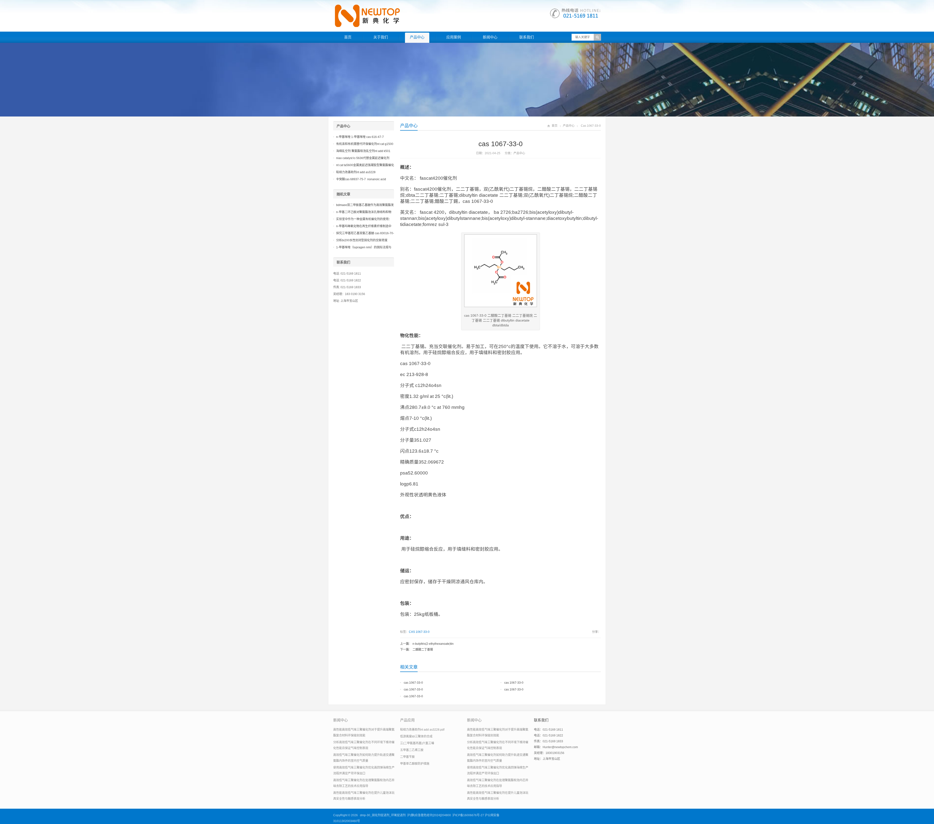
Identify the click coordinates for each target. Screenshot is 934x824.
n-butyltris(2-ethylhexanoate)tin (433, 643)
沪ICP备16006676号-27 (468, 815)
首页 (347, 37)
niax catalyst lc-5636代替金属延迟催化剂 (362, 158)
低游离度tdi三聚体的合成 (416, 736)
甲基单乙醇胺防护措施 (414, 763)
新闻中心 (490, 37)
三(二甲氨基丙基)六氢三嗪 (417, 743)
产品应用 (407, 720)
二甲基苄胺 (407, 757)
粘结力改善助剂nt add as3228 (356, 172)
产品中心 (417, 37)
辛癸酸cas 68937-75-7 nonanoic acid (361, 179)
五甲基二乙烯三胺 (411, 750)
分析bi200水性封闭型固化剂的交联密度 (361, 240)
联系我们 (526, 37)
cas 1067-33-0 (413, 682)
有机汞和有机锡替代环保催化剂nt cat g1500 (364, 144)
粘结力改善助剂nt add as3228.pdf (422, 729)
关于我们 (380, 37)
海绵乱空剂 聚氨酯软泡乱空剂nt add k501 (363, 151)
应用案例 (453, 37)
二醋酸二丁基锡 (423, 649)
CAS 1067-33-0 (419, 632)
